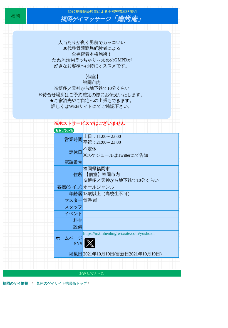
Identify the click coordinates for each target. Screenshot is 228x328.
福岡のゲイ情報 (15, 283)
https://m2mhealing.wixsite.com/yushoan (119, 233)
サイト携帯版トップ (61, 283)
